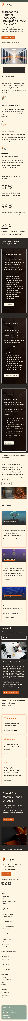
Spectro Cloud (5, 944)
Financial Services (6, 928)
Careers (3, 984)
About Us (3, 977)
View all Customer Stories (9, 632)
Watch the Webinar (11, 375)
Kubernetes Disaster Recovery (9, 919)
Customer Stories (6, 979)
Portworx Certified (6, 1000)
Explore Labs (23, 1)
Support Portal (5, 992)
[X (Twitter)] (6, 883)
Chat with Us (6, 874)
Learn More (8, 304)
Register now (8, 819)
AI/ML (3, 924)
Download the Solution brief (10, 42)
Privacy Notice (6, 1015)
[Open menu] (25, 4)
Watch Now (7, 780)
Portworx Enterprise (6, 896)
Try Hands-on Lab (8, 37)
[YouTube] (9, 883)
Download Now (8, 730)
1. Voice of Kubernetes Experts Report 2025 (12, 849)
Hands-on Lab (5, 964)
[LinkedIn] (2, 883)
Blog (2, 966)
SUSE (2, 941)
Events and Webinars (7, 962)
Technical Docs (5, 995)
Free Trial (4, 903)
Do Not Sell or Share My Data (10, 1014)
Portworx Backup (6, 899)
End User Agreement (8, 1010)
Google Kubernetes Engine (8, 951)
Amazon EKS (4, 946)
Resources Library (6, 959)
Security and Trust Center (9, 1012)
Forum (3, 997)
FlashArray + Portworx (7, 937)
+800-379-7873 (9, 870)
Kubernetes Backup (6, 916)
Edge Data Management (7, 926)
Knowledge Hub (5, 969)
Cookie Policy (6, 1017)
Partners (3, 982)
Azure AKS (4, 949)
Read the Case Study (11, 692)
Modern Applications (7, 921)
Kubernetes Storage (6, 912)
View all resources (7, 709)
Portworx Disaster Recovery (9, 901)
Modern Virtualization (7, 914)
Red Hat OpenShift (6, 939)
